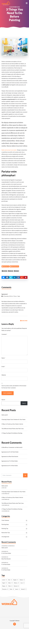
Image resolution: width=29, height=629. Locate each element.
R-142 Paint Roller (14, 452)
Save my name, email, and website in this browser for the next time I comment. (14, 386)
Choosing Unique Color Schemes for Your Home (13, 419)
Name (3, 358)
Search (3, 399)
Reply (19, 296)
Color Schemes (5, 520)
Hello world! (5, 415)
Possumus (5, 589)
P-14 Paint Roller (13, 461)
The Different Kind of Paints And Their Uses (13, 428)
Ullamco (16, 583)
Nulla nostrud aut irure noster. (9, 150)
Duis (10, 579)
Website (4, 375)
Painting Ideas (5, 524)
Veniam (17, 271)
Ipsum (17, 589)
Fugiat (4, 583)
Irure (22, 583)
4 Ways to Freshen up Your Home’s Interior (12, 424)
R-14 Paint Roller (13, 465)
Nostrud (5, 271)
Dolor (12, 589)
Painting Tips (5, 528)
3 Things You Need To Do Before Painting (12, 433)
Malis (10, 586)
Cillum (10, 583)
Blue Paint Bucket (13, 456)
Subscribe (24, 320)
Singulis (11, 271)
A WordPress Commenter (8, 447)
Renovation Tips (6, 532)
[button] (26, 3)
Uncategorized (5, 536)
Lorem (4, 579)
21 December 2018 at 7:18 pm (10, 296)
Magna (4, 586)
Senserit (23, 589)
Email (3, 366)
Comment (4, 334)
